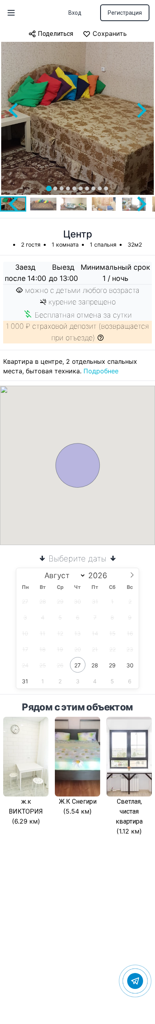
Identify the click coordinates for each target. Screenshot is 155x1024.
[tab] (49, 188)
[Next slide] (141, 110)
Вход (74, 13)
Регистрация (125, 13)
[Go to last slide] (14, 110)
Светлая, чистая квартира (129, 811)
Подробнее (100, 371)
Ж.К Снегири (78, 801)
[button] (43, 204)
